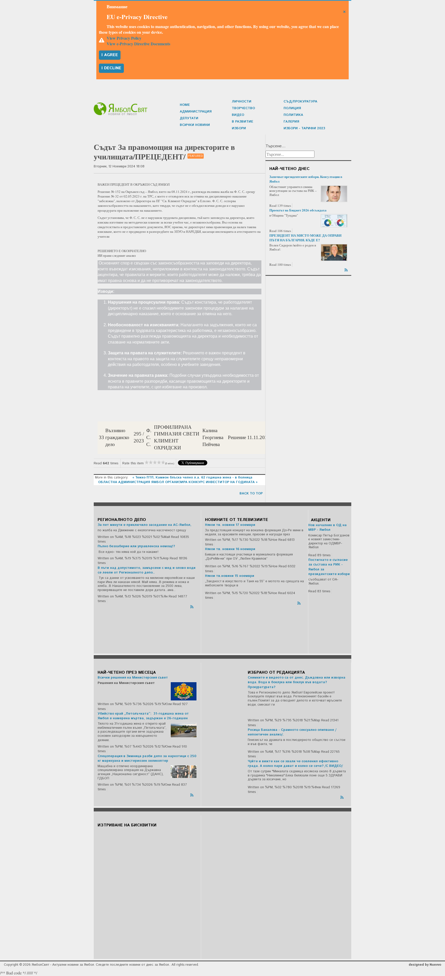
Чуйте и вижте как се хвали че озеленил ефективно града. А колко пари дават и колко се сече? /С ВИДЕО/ (295, 763)
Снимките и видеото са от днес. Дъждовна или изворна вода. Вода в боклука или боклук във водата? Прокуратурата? (296, 682)
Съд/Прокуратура (300, 101)
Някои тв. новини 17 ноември (230, 525)
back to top (251, 493)
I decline (111, 68)
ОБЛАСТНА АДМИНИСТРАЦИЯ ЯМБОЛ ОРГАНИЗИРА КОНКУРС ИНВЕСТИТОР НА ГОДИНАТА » (178, 482)
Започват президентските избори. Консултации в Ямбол (305, 179)
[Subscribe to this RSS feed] (347, 269)
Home (185, 104)
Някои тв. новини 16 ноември (230, 549)
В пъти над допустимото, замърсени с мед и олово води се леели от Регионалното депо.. (146, 570)
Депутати (189, 118)
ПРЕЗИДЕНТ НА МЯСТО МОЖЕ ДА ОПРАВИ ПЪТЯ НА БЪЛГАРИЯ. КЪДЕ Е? (305, 237)
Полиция (292, 108)
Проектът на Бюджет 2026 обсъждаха (298, 210)
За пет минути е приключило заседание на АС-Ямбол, (144, 525)
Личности (241, 101)
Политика (293, 115)
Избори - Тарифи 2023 (304, 128)
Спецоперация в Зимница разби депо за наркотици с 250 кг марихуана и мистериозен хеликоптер (147, 758)
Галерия (291, 121)
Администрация (196, 111)
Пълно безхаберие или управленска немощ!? (136, 546)
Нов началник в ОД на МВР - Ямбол (327, 527)
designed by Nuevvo (425, 964)
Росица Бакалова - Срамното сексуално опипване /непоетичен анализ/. (292, 732)
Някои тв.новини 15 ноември (229, 575)
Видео (238, 115)
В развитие (242, 121)
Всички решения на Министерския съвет (133, 677)
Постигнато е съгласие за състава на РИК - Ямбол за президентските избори (329, 567)
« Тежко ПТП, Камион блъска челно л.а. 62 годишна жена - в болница (192, 477)
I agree (109, 55)
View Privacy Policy (124, 38)
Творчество (243, 108)
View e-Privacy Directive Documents (138, 44)
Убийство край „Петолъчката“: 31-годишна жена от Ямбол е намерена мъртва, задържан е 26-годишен (143, 716)
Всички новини (195, 125)
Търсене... (276, 146)
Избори (239, 128)
